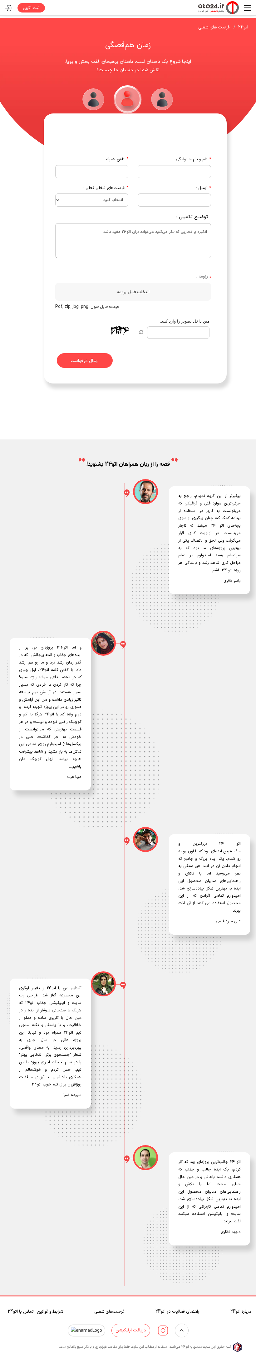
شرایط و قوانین (50, 1311)
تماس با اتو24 (21, 1311)
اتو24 (243, 27)
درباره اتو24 (240, 1311)
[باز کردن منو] (245, 8)
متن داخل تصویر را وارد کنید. (184, 321)
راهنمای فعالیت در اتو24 (177, 1311)
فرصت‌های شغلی (109, 1311)
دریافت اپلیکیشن (131, 1330)
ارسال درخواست (85, 361)
